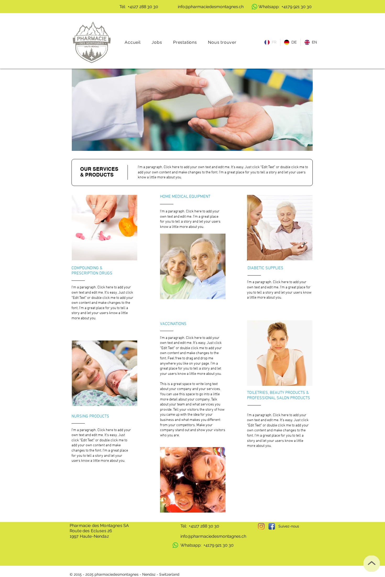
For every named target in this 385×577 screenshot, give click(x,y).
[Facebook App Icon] (271, 526)
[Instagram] (261, 526)
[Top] (372, 564)
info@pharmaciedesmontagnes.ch (213, 536)
